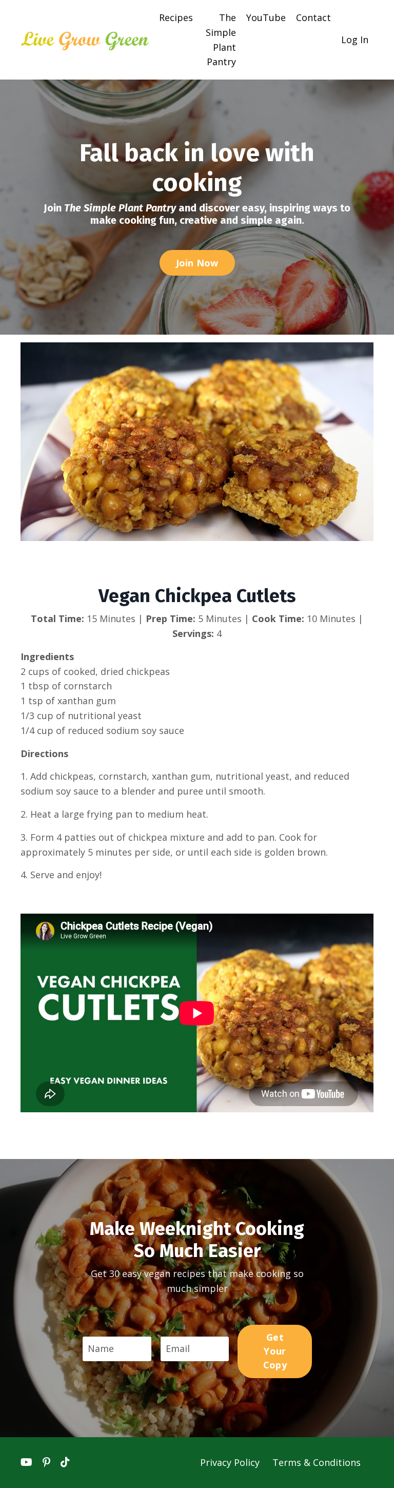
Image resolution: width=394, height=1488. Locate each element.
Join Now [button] (197, 263)
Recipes (176, 17)
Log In (354, 39)
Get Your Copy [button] (275, 1351)
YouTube (266, 17)
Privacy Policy (231, 1462)
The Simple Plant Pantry (221, 39)
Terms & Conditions (316, 1462)
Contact (313, 17)
